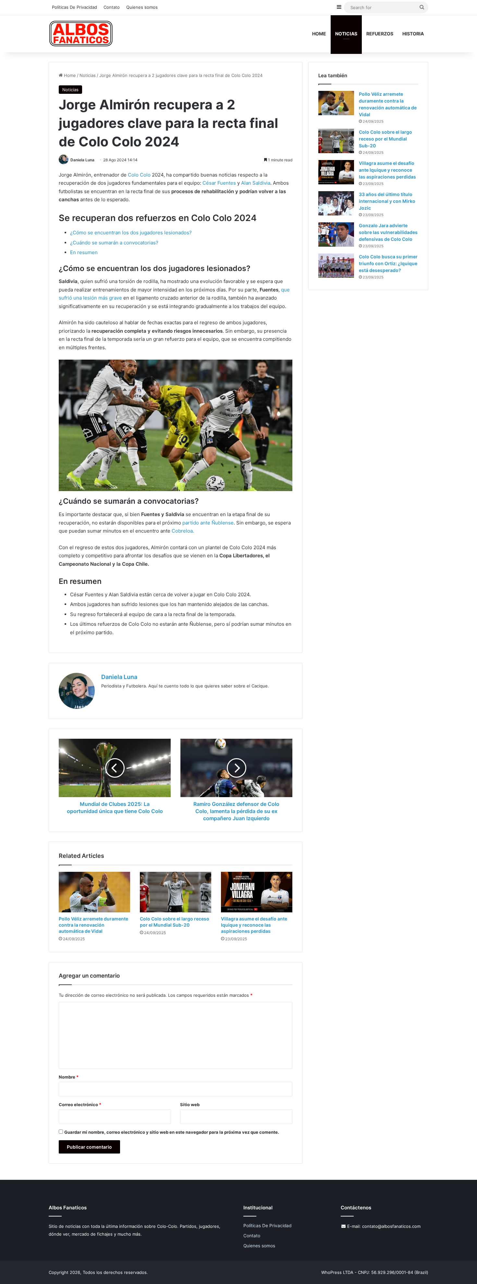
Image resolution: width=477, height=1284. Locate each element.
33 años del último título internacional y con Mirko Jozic (387, 201)
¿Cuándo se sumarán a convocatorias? (114, 243)
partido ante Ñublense (208, 523)
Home (319, 33)
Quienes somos (142, 7)
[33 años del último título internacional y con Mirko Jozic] (336, 203)
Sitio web (190, 1104)
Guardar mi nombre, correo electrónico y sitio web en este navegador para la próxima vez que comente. (171, 1132)
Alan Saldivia (255, 183)
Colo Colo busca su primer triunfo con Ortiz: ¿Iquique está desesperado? (388, 263)
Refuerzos (379, 33)
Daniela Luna (82, 159)
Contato (112, 7)
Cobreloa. (183, 531)
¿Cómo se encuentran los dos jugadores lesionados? (131, 232)
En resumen (84, 252)
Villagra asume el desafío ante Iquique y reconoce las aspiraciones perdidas (254, 925)
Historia (413, 33)
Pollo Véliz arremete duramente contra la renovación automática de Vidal (93, 925)
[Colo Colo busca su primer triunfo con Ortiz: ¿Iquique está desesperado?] (336, 265)
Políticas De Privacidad (74, 7)
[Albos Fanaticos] (81, 33)
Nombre (69, 1077)
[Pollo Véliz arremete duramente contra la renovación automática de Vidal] (94, 892)
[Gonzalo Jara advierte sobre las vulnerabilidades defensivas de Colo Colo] (336, 234)
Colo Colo (139, 175)
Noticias (346, 33)
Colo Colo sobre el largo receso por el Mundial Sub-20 (385, 138)
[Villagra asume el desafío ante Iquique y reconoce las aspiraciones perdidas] (256, 892)
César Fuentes (219, 183)
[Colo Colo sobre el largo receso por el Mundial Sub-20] (175, 892)
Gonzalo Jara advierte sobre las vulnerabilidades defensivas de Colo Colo (388, 232)
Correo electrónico (80, 1104)
